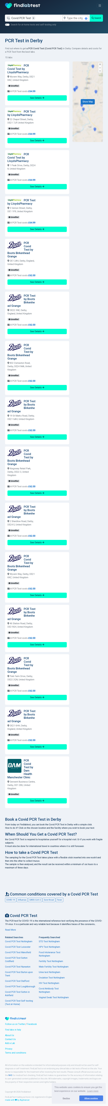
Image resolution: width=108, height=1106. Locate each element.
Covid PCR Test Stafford (17, 981)
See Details (36, 98)
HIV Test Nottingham (49, 983)
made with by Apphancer (17, 1100)
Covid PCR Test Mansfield (18, 952)
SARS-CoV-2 (35, 900)
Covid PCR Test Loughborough (20, 986)
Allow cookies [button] (91, 1098)
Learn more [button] (92, 1091)
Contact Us (10, 1039)
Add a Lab (10, 1043)
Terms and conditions (15, 1052)
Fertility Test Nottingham (51, 961)
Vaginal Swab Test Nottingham (54, 997)
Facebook (32, 1024)
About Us (9, 1035)
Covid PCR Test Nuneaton (17, 966)
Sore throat (49, 900)
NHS (10, 1075)
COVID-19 (10, 900)
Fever (59, 900)
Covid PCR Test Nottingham (18, 941)
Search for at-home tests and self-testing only (33, 24)
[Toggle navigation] (100, 6)
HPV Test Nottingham (49, 947)
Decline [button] (66, 1098)
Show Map (88, 101)
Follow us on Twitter (15, 1024)
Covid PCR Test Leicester (18, 947)
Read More (10, 929)
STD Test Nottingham (49, 941)
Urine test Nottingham (49, 972)
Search (97, 18)
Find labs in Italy (13, 1029)
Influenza (22, 900)
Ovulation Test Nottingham (52, 977)
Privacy (8, 1048)
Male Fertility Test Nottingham (53, 966)
